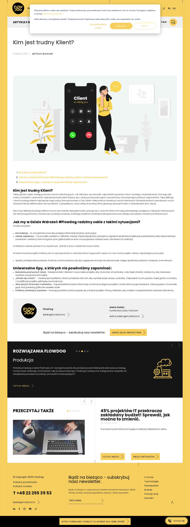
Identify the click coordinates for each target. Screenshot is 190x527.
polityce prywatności (52, 13)
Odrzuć (144, 26)
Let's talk (161, 22)
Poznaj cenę (151, 494)
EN (174, 8)
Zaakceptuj (121, 26)
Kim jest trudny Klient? (33, 172)
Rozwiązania (151, 485)
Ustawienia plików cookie (98, 26)
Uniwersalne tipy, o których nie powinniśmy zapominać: (53, 182)
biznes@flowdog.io (54, 314)
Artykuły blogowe (42, 53)
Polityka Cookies (22, 486)
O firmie (148, 477)
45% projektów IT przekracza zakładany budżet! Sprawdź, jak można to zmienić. (135, 415)
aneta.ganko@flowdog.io (124, 316)
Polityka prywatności (25, 482)
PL (169, 8)
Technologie (151, 481)
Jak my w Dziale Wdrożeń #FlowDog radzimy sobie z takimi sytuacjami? (63, 177)
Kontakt (149, 498)
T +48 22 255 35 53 (32, 493)
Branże (148, 489)
